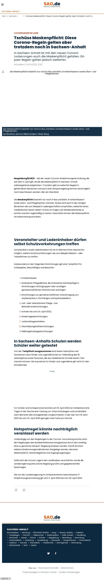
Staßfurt (13, 542)
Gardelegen (14, 535)
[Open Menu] (2, 5)
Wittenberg (76, 542)
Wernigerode (62, 542)
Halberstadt (38, 535)
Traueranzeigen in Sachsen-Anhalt (39, 572)
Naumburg (79, 537)
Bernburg (26, 532)
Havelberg (81, 535)
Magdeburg (54, 537)
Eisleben (79, 532)
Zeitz (25, 545)
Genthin (26, 535)
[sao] (52, 518)
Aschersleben (13, 532)
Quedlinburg (42, 540)
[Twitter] (48, 553)
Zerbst (34, 545)
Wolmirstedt (14, 545)
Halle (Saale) (67, 535)
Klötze (33, 537)
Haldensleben (53, 535)
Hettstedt (13, 537)
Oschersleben (15, 540)
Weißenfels (48, 542)
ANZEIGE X (5, 579)
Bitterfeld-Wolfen (41, 532)
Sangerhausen (69, 540)
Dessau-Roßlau (66, 532)
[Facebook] (55, 553)
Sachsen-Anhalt (11, 12)
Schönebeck (84, 540)
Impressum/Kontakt (48, 568)
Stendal (23, 542)
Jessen (24, 537)
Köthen (42, 537)
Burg (54, 532)
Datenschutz (67, 568)
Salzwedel (55, 540)
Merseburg (67, 537)
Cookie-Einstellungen (69, 572)
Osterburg (29, 540)
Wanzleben (35, 542)
